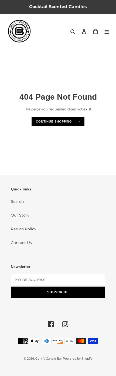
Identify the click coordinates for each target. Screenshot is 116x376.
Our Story (20, 215)
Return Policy (23, 229)
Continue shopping (54, 121)
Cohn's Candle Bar (48, 358)
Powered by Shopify (78, 358)
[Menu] (106, 31)
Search (17, 201)
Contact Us (21, 242)
